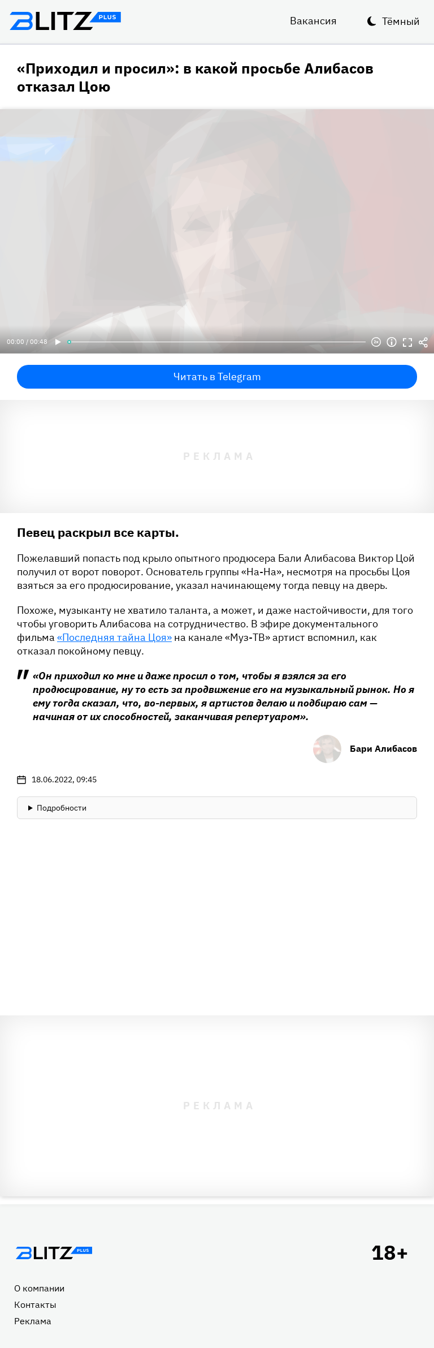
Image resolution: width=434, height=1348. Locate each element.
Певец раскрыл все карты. (98, 532)
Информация (392, 342)
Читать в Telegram (217, 376)
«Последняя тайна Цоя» (114, 637)
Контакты (35, 1304)
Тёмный (401, 21)
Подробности (61, 808)
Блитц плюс (64, 21)
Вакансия (313, 20)
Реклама (32, 1321)
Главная (53, 1253)
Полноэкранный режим (407, 342)
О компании (39, 1288)
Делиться (423, 342)
